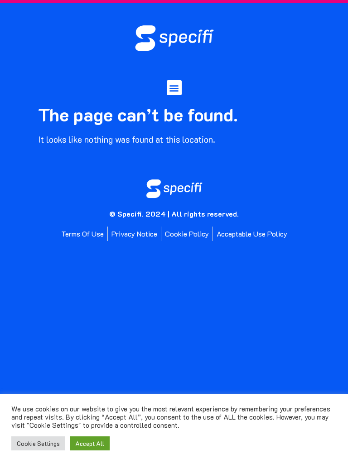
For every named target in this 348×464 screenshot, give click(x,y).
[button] (174, 87)
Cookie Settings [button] (38, 443)
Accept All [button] (89, 443)
